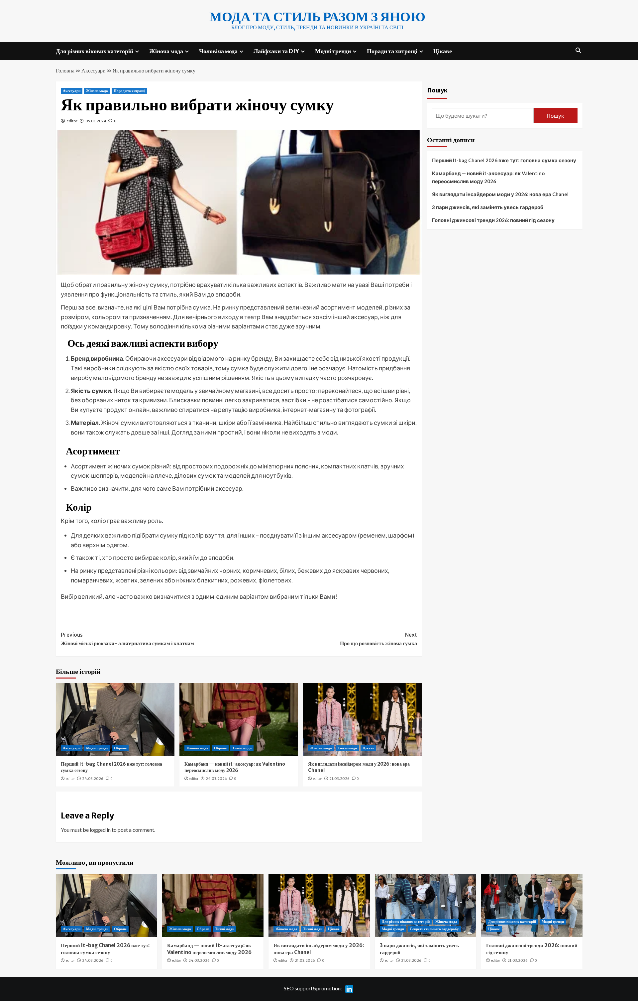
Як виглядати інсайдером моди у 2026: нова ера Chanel (500, 194)
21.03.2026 (339, 778)
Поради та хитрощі (392, 51)
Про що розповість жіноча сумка (378, 639)
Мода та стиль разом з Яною (317, 16)
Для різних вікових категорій (94, 51)
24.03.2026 (92, 778)
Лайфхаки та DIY (276, 51)
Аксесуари (93, 70)
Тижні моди (242, 748)
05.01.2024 (95, 120)
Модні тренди (333, 51)
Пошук (437, 90)
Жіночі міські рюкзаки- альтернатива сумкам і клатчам (127, 639)
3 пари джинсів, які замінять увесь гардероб (487, 207)
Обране (120, 748)
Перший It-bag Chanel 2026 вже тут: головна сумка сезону (504, 160)
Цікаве (442, 51)
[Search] (578, 50)
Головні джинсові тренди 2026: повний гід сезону (493, 220)
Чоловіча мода (218, 51)
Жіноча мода (166, 51)
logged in (100, 829)
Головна (65, 70)
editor (71, 120)
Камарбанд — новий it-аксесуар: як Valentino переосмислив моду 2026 (234, 767)
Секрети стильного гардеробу (434, 929)
